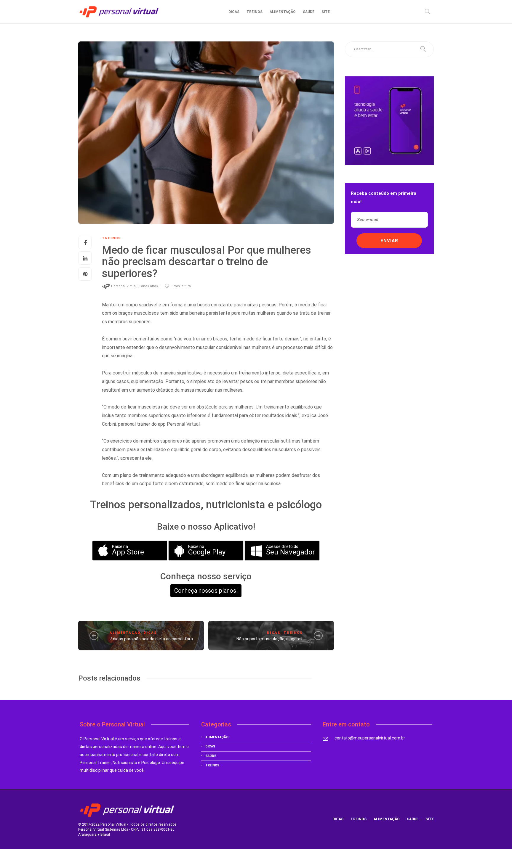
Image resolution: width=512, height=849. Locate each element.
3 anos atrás (148, 286)
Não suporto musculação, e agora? (269, 638)
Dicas (233, 12)
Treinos (255, 12)
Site (325, 12)
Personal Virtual (124, 286)
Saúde (308, 12)
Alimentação (283, 12)
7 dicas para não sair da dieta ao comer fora (151, 638)
